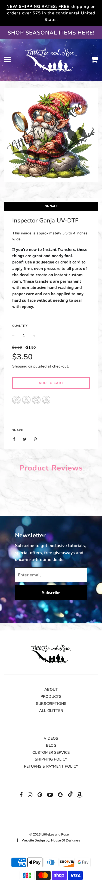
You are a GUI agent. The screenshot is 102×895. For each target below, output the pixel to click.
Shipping (19, 366)
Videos (51, 738)
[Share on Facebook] (15, 439)
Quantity (20, 326)
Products (51, 696)
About (51, 689)
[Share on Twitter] (25, 439)
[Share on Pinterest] (35, 439)
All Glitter (51, 710)
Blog (51, 745)
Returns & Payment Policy (51, 766)
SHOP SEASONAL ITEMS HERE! (51, 32)
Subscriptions (51, 703)
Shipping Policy (51, 759)
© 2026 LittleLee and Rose (49, 834)
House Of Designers (66, 840)
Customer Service (51, 752)
